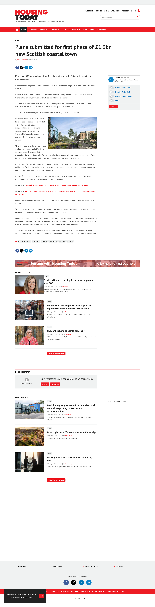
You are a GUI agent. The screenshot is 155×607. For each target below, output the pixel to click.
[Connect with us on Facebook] (66, 582)
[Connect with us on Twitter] (73, 582)
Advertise (65, 592)
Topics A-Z (22, 566)
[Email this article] (31, 67)
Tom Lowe (68, 312)
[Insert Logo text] (31, 19)
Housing (44, 241)
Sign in (70, 63)
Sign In (133, 11)
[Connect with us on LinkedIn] (81, 582)
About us (74, 592)
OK (42, 596)
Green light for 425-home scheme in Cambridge (71, 432)
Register (125, 11)
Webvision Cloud (82, 599)
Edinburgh (35, 241)
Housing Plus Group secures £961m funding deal (69, 459)
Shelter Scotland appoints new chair (65, 330)
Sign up (113, 107)
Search (137, 17)
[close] (97, 63)
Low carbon (53, 241)
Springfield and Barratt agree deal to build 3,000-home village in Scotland (56, 185)
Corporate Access (113, 11)
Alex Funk (65, 286)
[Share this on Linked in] (26, 67)
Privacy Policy (86, 592)
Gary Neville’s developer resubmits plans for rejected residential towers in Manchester (69, 307)
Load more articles (56, 353)
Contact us (54, 592)
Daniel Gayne (69, 464)
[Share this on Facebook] (17, 67)
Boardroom (89, 11)
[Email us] (89, 582)
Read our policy (26, 597)
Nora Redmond (22, 60)
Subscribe (99, 11)
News (17, 41)
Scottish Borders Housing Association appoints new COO (68, 282)
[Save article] (95, 67)
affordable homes (24, 241)
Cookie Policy (99, 592)
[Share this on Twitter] (22, 67)
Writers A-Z (57, 566)
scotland (70, 241)
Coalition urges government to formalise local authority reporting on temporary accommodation (71, 408)
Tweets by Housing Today (117, 401)
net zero (62, 241)
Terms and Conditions (115, 592)
